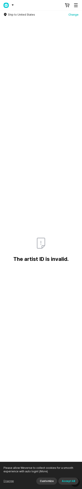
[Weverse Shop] (6, 5)
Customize (47, 481)
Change (73, 14)
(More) (43, 471)
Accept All (68, 481)
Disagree (8, 481)
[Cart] (67, 5)
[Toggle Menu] (76, 5)
